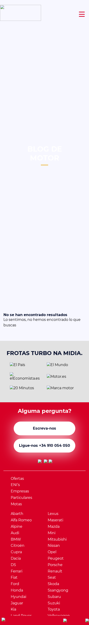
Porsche (55, 565)
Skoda (53, 584)
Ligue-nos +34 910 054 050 (44, 445)
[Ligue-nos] (65, 620)
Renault (55, 571)
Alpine (16, 526)
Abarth (17, 513)
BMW (16, 539)
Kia (13, 609)
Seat (52, 577)
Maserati (55, 520)
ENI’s (15, 485)
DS (13, 565)
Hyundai (18, 596)
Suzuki (54, 603)
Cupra (16, 552)
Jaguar (17, 603)
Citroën (17, 545)
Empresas (20, 491)
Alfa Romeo (21, 520)
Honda (17, 590)
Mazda (54, 526)
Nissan (54, 545)
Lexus (53, 513)
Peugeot (56, 558)
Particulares (21, 497)
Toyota (54, 609)
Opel (52, 552)
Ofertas (17, 478)
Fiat (14, 577)
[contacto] (87, 620)
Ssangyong (58, 590)
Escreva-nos (44, 428)
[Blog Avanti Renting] (50, 462)
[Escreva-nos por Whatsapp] (22, 620)
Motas (16, 504)
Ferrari (16, 571)
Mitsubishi (57, 539)
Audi (15, 533)
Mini (51, 533)
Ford (15, 584)
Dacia (16, 558)
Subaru (54, 596)
